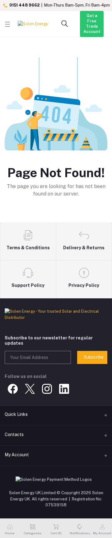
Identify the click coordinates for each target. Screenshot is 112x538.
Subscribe (94, 357)
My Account (17, 454)
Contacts (14, 434)
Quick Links (16, 414)
